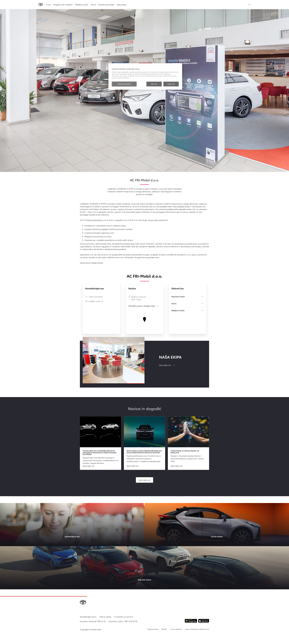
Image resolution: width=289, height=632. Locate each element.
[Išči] (249, 4)
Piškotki (164, 629)
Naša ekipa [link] (121, 4)
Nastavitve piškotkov (124, 84)
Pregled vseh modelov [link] (62, 4)
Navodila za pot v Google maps (143, 305)
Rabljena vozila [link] (81, 4)
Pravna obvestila (176, 629)
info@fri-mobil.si (96, 301)
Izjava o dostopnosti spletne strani (197, 629)
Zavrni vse (154, 84)
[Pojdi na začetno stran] (40, 4)
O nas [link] (48, 4)
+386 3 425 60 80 (96, 296)
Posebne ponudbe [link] (106, 4)
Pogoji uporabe (152, 629)
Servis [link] (93, 4)
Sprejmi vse (171, 84)
